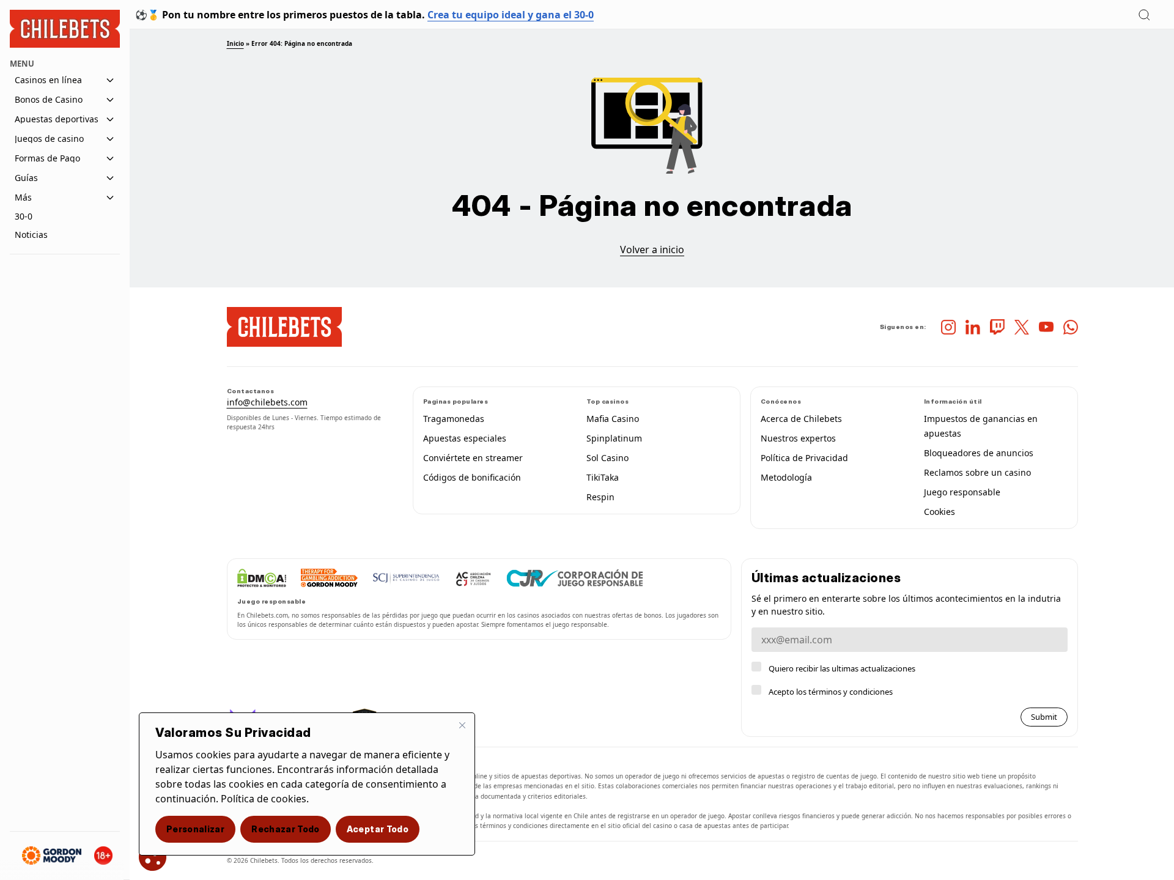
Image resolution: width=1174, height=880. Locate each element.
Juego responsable (962, 492)
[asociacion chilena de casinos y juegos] (473, 578)
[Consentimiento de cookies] (152, 857)
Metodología (786, 477)
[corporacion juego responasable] (575, 578)
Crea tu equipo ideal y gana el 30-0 (510, 14)
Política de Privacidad (804, 458)
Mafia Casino (612, 418)
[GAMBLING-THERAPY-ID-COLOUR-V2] (329, 578)
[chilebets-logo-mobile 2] (284, 327)
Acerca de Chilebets (801, 418)
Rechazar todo (285, 829)
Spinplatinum (614, 438)
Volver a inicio (652, 249)
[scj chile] (406, 578)
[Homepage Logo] (65, 29)
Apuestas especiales (464, 438)
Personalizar (195, 829)
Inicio (235, 43)
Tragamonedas (453, 418)
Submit (1044, 716)
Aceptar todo (377, 829)
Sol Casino (607, 458)
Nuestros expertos (798, 438)
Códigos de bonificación (472, 477)
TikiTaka (602, 477)
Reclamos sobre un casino (977, 472)
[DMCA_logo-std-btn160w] (261, 578)
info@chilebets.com (267, 402)
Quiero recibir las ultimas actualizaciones (842, 668)
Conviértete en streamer (473, 458)
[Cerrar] (462, 725)
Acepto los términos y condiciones (831, 691)
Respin (600, 497)
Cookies (939, 511)
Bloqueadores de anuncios (978, 453)
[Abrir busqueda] (1144, 14)
